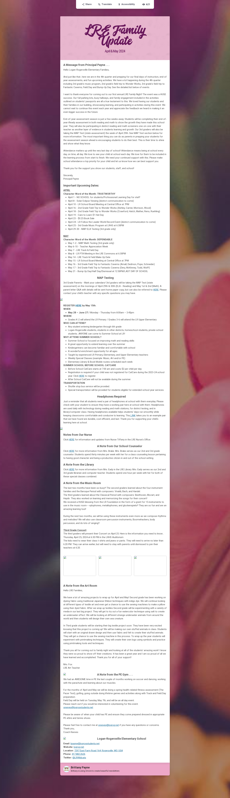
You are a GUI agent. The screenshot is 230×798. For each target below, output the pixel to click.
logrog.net (79, 747)
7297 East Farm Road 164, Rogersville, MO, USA (98, 750)
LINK (132, 415)
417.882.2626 (78, 754)
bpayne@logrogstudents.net (85, 743)
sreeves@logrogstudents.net (78, 707)
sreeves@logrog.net (108, 725)
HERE (156, 289)
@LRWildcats (79, 757)
